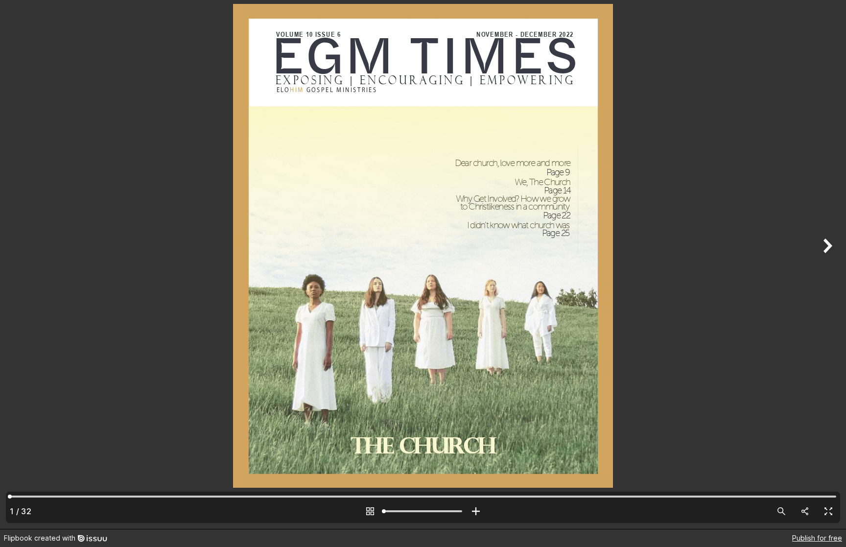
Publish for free (817, 538)
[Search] (781, 511)
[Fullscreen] (828, 511)
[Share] (805, 511)
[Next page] (826, 264)
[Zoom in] (476, 511)
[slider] (423, 511)
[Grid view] (370, 511)
